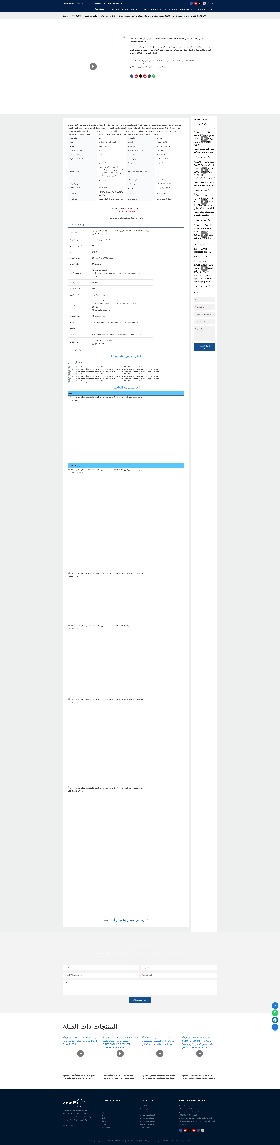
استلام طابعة (104, 16)
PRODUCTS (76, 16)
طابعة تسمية (144, 1109)
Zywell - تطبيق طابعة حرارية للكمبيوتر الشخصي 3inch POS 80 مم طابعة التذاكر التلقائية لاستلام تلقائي (204, 214)
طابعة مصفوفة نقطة (147, 1124)
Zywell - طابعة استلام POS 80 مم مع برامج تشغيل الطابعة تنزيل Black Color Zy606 (204, 151)
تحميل (104, 1121)
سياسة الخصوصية (108, 1127)
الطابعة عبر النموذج (91, 16)
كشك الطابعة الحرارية (147, 1115)
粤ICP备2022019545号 (170, 1141)
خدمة (103, 1112)
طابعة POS (144, 1106)
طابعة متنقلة (144, 1112)
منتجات (104, 1109)
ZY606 (114, 16)
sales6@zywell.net (194, 1112)
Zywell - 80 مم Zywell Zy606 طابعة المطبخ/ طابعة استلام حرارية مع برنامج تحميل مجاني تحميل (204, 280)
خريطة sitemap (186, 1141)
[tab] (124, 119)
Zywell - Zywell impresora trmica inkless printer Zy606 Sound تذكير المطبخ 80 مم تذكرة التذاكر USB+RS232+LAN (203, 250)
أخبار (103, 1118)
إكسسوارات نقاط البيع (147, 1121)
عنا (103, 1115)
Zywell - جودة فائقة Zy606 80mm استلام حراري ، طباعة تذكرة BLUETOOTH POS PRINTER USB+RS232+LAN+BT (204, 184)
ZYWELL (66, 16)
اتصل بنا (104, 1124)
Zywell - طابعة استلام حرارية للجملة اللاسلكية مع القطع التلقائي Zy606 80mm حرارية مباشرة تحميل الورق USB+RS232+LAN (162, 16)
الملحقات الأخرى (146, 1127)
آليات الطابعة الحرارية (147, 1118)
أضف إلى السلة (201, 157)
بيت (103, 1106)
